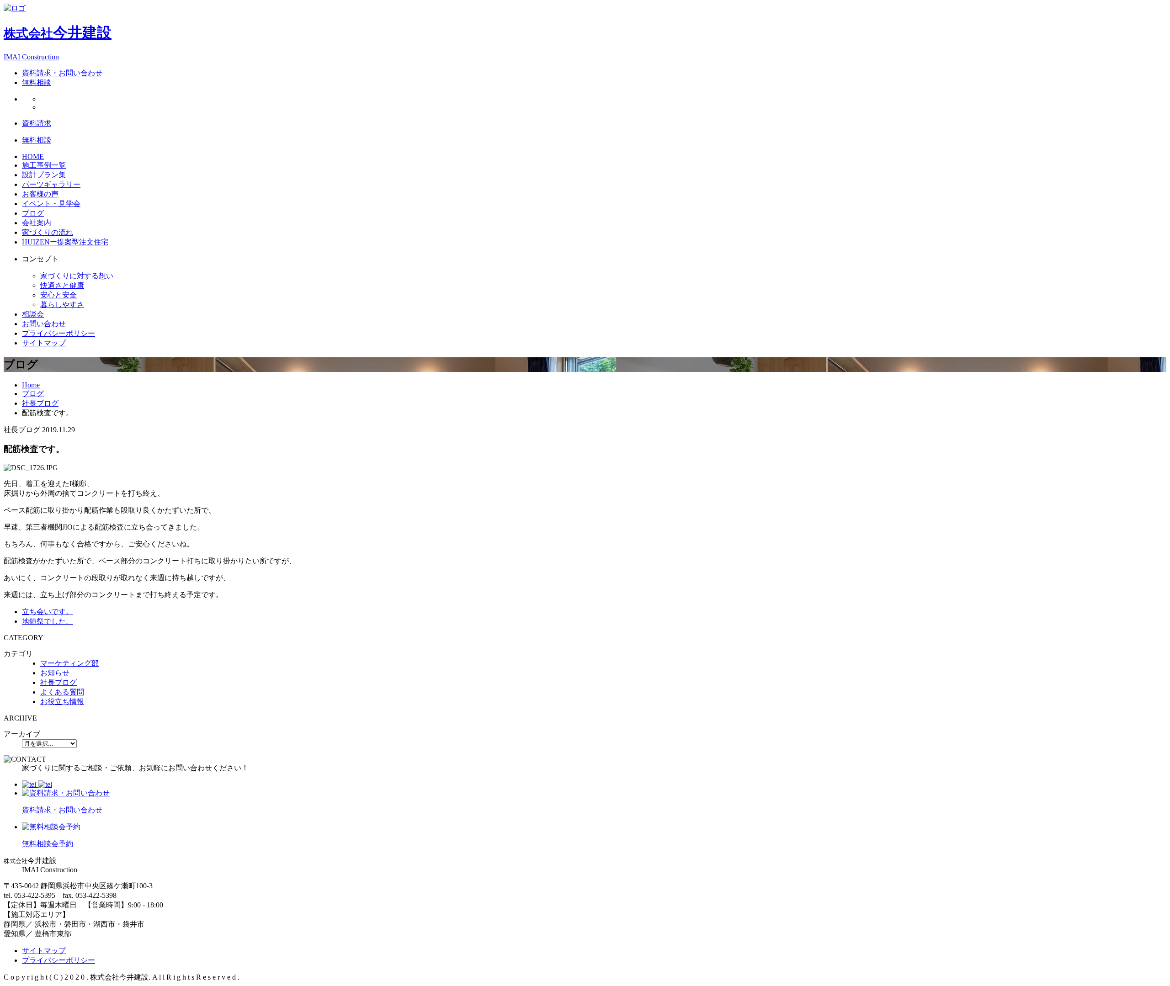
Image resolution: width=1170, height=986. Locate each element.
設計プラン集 (44, 175)
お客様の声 (40, 194)
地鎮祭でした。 (47, 621)
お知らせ (54, 673)
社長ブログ (58, 682)
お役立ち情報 (62, 701)
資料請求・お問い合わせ (62, 73)
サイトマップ (44, 343)
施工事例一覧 (44, 165)
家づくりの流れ (47, 232)
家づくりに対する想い (76, 276)
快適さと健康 (62, 285)
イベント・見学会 (51, 203)
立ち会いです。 (47, 611)
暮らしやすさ (62, 304)
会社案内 (36, 223)
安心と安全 (58, 295)
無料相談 (36, 82)
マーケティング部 (69, 663)
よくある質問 (62, 692)
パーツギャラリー (51, 184)
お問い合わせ (44, 324)
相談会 (33, 314)
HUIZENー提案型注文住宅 (65, 242)
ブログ (33, 213)
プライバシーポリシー (58, 333)
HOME (33, 156)
